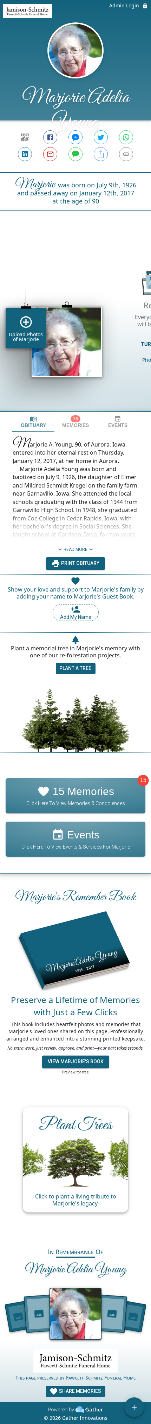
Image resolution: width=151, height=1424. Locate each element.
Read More (75, 549)
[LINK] (126, 154)
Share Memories (79, 1391)
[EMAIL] (50, 154)
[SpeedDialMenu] (134, 1407)
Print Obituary (79, 563)
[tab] (33, 422)
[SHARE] (101, 154)
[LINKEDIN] (25, 154)
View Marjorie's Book (76, 1061)
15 (143, 780)
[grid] (75, 323)
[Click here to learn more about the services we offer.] (75, 1361)
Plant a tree (75, 668)
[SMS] (75, 154)
